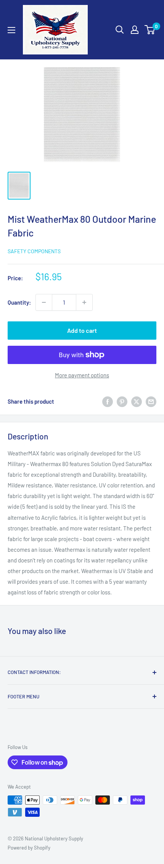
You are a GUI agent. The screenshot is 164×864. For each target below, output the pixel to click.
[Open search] (120, 30)
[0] (150, 29)
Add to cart (82, 330)
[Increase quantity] (84, 302)
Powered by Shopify (29, 848)
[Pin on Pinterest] (122, 401)
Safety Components (34, 251)
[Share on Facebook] (107, 401)
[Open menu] (11, 30)
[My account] (134, 30)
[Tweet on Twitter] (136, 401)
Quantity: (19, 302)
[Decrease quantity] (44, 302)
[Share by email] (151, 401)
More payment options (82, 375)
